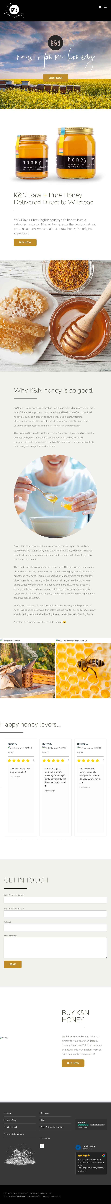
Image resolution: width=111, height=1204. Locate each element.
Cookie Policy (55, 1196)
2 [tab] (21, 840)
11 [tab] (57, 840)
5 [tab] (33, 840)
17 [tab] (82, 840)
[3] (27, 645)
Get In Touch (11, 1127)
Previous (1, 787)
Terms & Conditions (15, 1133)
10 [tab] (53, 840)
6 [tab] (37, 840)
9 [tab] (49, 840)
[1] (71, 640)
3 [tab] (25, 840)
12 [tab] (61, 840)
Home (8, 1113)
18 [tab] (86, 840)
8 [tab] (45, 840)
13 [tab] (65, 840)
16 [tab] (77, 840)
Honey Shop (11, 1120)
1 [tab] (17, 840)
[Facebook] (42, 1146)
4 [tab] (29, 840)
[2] (83, 645)
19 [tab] (90, 840)
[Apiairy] (10, 640)
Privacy (45, 1196)
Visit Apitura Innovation (52, 1127)
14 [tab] (69, 840)
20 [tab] (94, 840)
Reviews (45, 1113)
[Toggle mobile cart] (100, 6)
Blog (43, 1120)
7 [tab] (41, 840)
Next (109, 787)
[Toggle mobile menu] (105, 6)
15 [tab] (73, 840)
